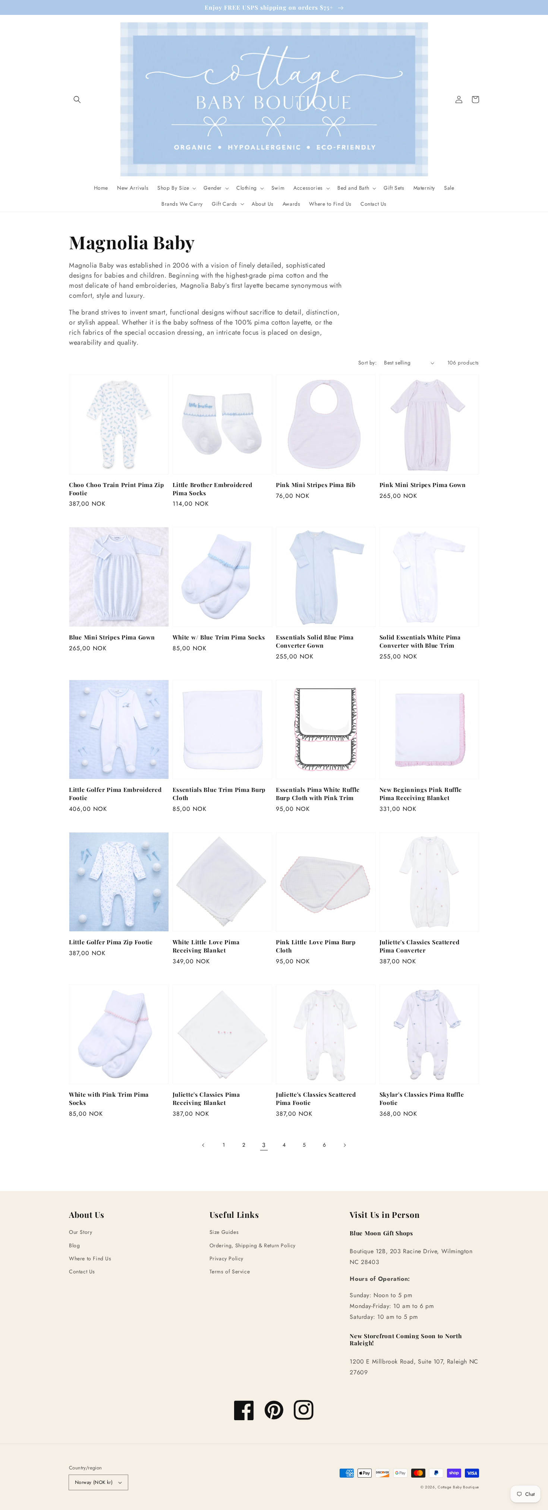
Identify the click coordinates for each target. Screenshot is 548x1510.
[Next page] (344, 1145)
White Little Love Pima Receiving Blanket (206, 946)
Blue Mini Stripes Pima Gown (112, 637)
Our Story (80, 1232)
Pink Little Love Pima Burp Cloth (316, 946)
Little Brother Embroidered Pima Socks (213, 489)
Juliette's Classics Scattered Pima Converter (419, 946)
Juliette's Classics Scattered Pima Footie (316, 1098)
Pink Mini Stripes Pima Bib (316, 485)
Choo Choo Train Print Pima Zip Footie (116, 489)
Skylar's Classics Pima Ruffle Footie (421, 1098)
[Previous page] (203, 1145)
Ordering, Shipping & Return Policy (253, 1245)
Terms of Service (230, 1271)
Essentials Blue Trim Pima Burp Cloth (219, 794)
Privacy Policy (226, 1258)
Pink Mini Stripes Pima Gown (422, 485)
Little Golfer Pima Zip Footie (111, 942)
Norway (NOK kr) (94, 1482)
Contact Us (82, 1271)
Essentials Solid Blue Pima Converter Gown (315, 641)
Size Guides (224, 1232)
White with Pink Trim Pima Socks (109, 1098)
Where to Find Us (90, 1258)
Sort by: (367, 362)
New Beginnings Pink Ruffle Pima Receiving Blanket (420, 794)
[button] (77, 99)
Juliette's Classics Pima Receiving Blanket (206, 1098)
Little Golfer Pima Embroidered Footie (115, 794)
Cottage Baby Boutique (458, 1487)
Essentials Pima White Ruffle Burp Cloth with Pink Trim (318, 794)
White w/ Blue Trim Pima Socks (219, 637)
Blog (74, 1245)
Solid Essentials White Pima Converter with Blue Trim (420, 641)
